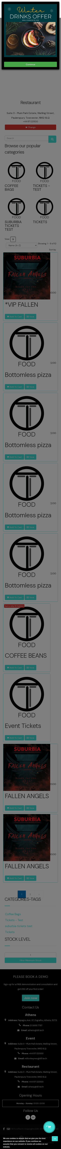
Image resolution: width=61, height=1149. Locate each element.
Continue (30, 64)
